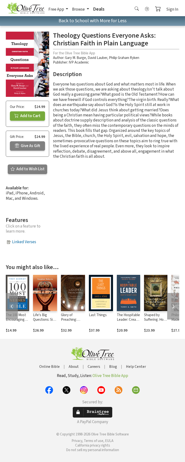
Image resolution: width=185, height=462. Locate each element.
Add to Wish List (30, 169)
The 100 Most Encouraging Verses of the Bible (16, 322)
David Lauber (97, 57)
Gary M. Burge (75, 57)
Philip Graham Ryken (124, 57)
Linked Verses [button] (24, 242)
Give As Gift (30, 146)
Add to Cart (30, 116)
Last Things (98, 315)
